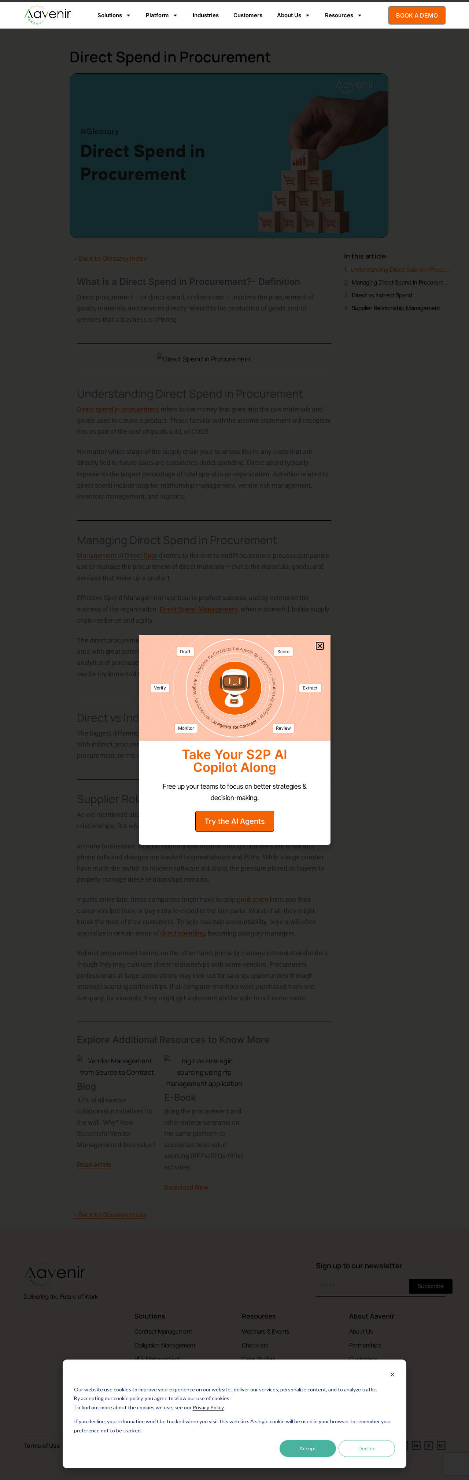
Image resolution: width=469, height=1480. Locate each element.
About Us (289, 15)
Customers (247, 15)
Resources (339, 15)
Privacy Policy (208, 1407)
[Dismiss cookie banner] (392, 1375)
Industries (206, 15)
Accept (307, 1448)
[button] (320, 646)
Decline (367, 1448)
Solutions (109, 15)
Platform (157, 15)
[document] (234, 740)
